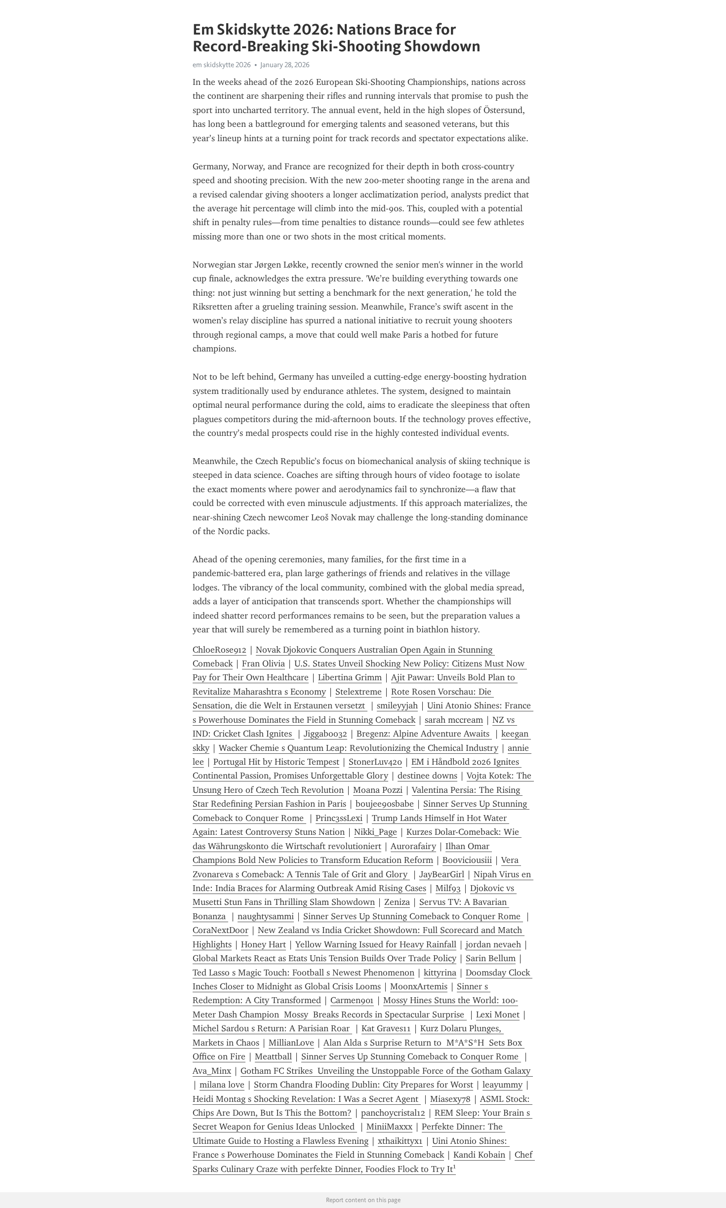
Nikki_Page (375, 831)
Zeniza (397, 901)
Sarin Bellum (491, 958)
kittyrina (440, 972)
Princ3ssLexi (339, 818)
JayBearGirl (441, 874)
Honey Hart (263, 944)
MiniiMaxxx (389, 1126)
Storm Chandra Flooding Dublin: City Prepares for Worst (363, 1084)
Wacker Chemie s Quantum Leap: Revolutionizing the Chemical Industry (358, 747)
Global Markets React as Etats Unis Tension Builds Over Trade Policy (324, 958)
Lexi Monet (498, 1014)
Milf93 (448, 888)
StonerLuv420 (375, 761)
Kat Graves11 (386, 1028)
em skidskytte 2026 (222, 64)
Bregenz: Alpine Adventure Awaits (424, 733)
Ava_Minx (212, 1070)
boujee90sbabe (385, 803)
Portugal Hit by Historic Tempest (276, 761)
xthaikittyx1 (400, 1140)
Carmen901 (352, 1000)
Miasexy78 (450, 1098)
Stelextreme (358, 691)
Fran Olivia (263, 663)
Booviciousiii (467, 860)
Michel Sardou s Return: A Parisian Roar (272, 1028)
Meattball (273, 1056)
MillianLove (291, 1042)
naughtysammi (266, 916)
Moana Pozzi (378, 789)
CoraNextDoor (220, 930)
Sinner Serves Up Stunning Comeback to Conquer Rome (413, 916)
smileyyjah (397, 705)
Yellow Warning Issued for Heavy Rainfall (375, 944)
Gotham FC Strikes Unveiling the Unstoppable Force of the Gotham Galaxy (387, 1070)
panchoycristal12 (393, 1112)
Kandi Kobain (479, 1154)
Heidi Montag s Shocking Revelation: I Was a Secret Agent (307, 1098)
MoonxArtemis (418, 986)
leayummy (503, 1084)
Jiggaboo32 (325, 733)
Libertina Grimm (350, 677)
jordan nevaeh (493, 944)
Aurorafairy (413, 846)
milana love (222, 1084)
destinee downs (427, 775)
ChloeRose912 (219, 649)
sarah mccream (454, 719)
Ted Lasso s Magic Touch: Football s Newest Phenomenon (303, 972)
